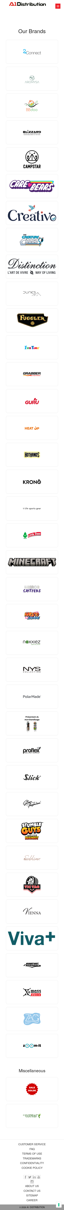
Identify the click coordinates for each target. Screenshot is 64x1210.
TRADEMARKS (32, 1158)
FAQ (32, 1149)
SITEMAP (32, 1195)
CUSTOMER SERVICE (32, 1144)
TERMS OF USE (32, 1153)
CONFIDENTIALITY (32, 1163)
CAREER (32, 1200)
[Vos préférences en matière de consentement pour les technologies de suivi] (59, 1205)
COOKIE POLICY (32, 1168)
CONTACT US (32, 1191)
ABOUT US (32, 1186)
